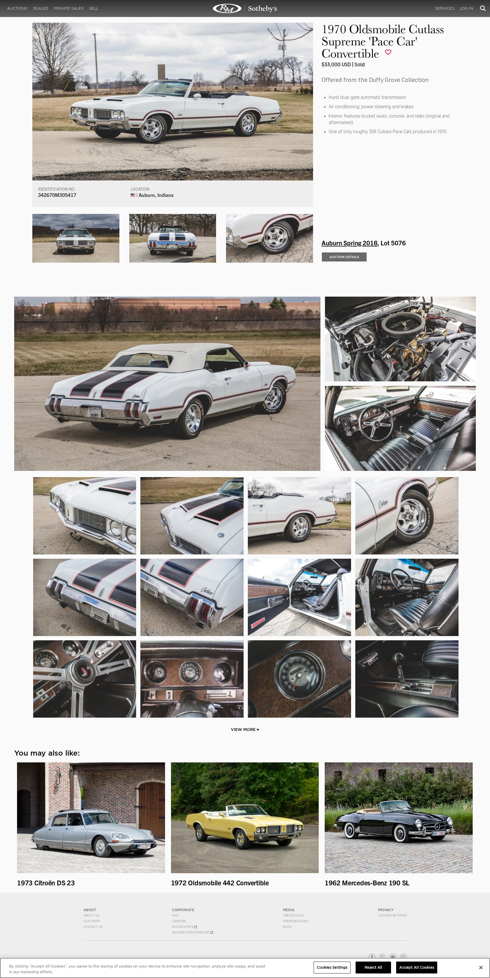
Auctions (17, 8)
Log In (466, 8)
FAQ (175, 915)
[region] (245, 968)
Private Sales (68, 8)
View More (244, 729)
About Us (91, 915)
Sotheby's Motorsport (191, 932)
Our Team (91, 921)
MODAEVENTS (183, 926)
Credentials (293, 915)
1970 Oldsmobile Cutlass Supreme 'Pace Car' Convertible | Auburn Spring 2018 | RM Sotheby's (245, 8)
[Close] (481, 967)
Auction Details (344, 257)
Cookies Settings (392, 915)
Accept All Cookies (416, 967)
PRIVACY (386, 910)
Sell (93, 8)
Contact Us (92, 926)
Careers (179, 921)
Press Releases (296, 921)
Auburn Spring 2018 (349, 242)
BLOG (287, 926)
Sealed (40, 8)
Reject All (373, 967)
